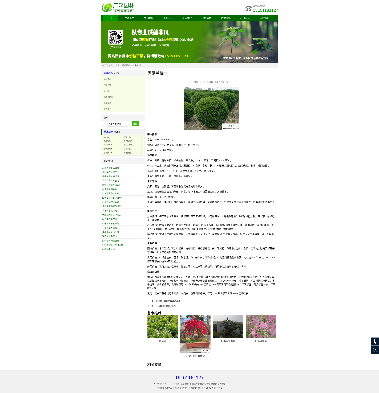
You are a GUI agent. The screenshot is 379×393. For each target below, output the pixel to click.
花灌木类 (127, 137)
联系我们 (264, 18)
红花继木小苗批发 (110, 193)
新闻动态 (108, 73)
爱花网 (200, 388)
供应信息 (206, 18)
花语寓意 (107, 103)
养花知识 (107, 91)
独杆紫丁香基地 (109, 236)
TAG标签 (175, 388)
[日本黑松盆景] (228, 326)
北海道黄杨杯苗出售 (111, 206)
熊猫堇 (162, 341)
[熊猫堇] (162, 326)
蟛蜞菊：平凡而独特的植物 (168, 301)
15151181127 (265, 10)
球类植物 (127, 153)
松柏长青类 (128, 145)
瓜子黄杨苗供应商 (110, 167)
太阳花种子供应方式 (111, 215)
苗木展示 (129, 18)
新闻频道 (149, 18)
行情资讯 (226, 18)
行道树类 (107, 141)
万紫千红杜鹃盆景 (195, 356)
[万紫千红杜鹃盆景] (195, 334)
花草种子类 (107, 153)
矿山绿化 (187, 18)
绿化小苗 (127, 149)
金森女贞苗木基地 (110, 180)
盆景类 (106, 137)
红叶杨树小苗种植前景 (112, 245)
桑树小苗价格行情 (110, 232)
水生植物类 (107, 149)
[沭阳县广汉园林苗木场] (138, 7)
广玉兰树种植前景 (110, 202)
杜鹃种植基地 (108, 249)
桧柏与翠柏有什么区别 (166, 306)
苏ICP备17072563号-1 (213, 388)
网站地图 (160, 388)
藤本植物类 (128, 141)
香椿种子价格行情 (110, 176)
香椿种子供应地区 (110, 210)
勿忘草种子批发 (109, 172)
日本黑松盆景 (228, 341)
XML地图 (168, 388)
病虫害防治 (108, 97)
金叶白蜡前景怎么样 (111, 185)
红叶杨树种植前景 (110, 240)
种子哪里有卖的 (109, 228)
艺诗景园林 (193, 388)
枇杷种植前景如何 (110, 223)
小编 (216, 82)
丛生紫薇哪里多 (109, 189)
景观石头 (168, 18)
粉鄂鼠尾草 (261, 341)
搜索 (135, 124)
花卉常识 (137, 65)
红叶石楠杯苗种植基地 (112, 197)
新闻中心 (107, 79)
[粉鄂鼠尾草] (261, 326)
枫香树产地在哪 (109, 219)
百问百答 (107, 85)
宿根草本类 (107, 145)
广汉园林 (245, 18)
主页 (110, 18)
